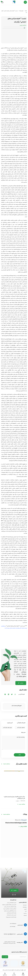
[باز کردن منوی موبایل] (25, 2)
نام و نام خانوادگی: (21, 723)
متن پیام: (23, 732)
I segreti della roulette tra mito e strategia (16, 823)
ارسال (20, 754)
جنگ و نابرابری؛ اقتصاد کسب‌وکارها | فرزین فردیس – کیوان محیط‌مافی (15, 797)
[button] (23, 25)
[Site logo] (14, 2)
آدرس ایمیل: (10, 723)
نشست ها (21, 11)
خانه (26, 11)
